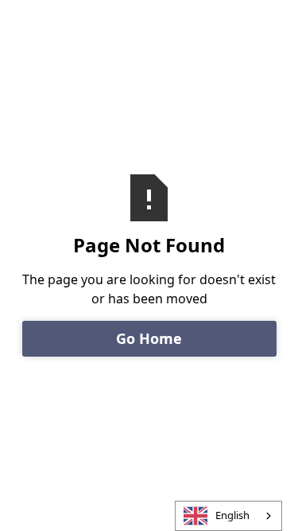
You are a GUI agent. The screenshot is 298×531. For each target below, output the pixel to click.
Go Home (149, 338)
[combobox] (228, 516)
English (232, 515)
